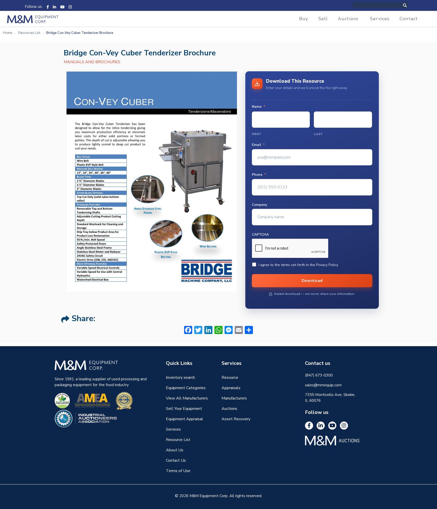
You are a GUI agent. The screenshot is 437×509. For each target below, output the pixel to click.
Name (258, 106)
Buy (303, 19)
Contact (409, 19)
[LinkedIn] (54, 6)
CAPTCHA (260, 234)
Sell (323, 19)
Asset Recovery (236, 419)
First (256, 134)
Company (259, 205)
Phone (259, 174)
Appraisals (231, 388)
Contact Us (176, 460)
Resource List (178, 439)
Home (7, 33)
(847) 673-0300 (319, 375)
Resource (230, 377)
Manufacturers (234, 398)
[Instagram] (70, 6)
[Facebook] (48, 6)
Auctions (348, 19)
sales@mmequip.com (323, 385)
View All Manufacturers (187, 398)
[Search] (410, 5)
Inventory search (180, 377)
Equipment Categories (186, 388)
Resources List (29, 33)
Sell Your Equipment (184, 408)
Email (258, 145)
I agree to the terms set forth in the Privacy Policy (298, 264)
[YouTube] (62, 6)
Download (312, 280)
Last (318, 134)
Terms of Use (178, 471)
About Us (174, 450)
